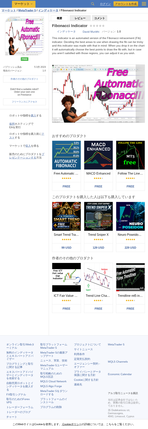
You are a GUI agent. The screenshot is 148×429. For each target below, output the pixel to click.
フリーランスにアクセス (24, 101)
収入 (28, 145)
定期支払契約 (82, 358)
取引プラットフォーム (55, 346)
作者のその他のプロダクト (24, 79)
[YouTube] (128, 388)
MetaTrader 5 (116, 344)
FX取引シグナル (16, 394)
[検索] (92, 4)
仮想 (12, 123)
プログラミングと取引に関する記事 (19, 365)
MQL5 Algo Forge (51, 386)
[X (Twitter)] (122, 388)
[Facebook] (110, 388)
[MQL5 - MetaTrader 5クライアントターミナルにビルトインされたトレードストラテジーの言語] (6, 4)
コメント (99, 18)
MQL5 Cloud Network (53, 381)
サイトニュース (83, 349)
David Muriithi (91, 31)
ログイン (105, 4)
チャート (11, 416)
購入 (33, 115)
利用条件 (79, 354)
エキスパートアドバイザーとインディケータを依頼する (19, 375)
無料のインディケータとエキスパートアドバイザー (19, 356)
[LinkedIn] (135, 388)
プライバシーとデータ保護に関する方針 (87, 373)
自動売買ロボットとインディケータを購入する (19, 386)
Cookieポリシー (72, 424)
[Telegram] (116, 388)
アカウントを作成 (126, 3)
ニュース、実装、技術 (53, 360)
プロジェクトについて (87, 344)
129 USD (98, 247)
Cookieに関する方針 (86, 379)
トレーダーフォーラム (19, 407)
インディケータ (66, 31)
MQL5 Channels (118, 361)
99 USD (66, 247)
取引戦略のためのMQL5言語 (51, 375)
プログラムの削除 (51, 407)
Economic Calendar (120, 374)
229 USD (130, 247)
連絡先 (78, 384)
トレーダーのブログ (18, 412)
